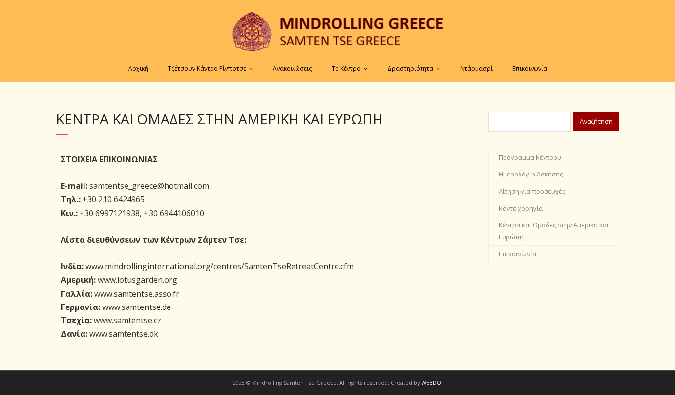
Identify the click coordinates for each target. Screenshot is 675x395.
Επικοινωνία (529, 68)
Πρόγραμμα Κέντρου (530, 157)
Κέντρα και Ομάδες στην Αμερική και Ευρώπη (554, 230)
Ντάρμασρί (476, 68)
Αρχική (138, 68)
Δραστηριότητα (410, 68)
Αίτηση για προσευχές (532, 191)
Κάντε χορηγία (521, 208)
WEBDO (431, 382)
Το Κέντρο (346, 68)
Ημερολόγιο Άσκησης (531, 174)
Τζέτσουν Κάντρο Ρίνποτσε (207, 68)
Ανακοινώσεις (292, 68)
